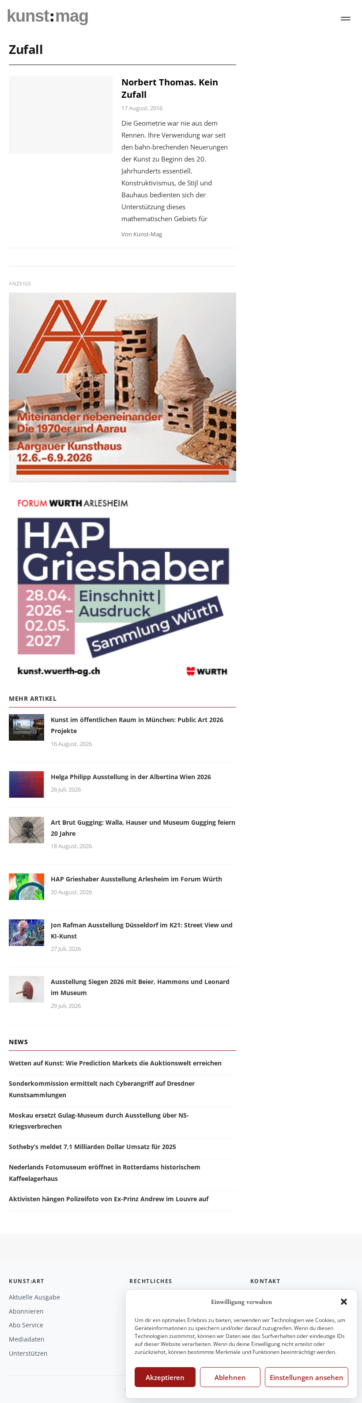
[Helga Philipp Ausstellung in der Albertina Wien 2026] (26, 792)
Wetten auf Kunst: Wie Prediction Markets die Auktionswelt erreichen (115, 1063)
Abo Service (26, 1325)
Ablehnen (230, 1377)
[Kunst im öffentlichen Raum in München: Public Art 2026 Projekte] (26, 735)
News (18, 1042)
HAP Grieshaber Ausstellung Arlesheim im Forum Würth (136, 879)
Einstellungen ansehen (306, 1377)
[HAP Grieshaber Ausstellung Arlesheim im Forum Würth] (26, 895)
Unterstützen (28, 1353)
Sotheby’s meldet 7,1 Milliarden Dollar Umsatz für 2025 (92, 1146)
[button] (343, 1301)
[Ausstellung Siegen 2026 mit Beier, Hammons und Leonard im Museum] (26, 997)
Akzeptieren (165, 1377)
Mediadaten (27, 1339)
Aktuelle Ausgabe (34, 1297)
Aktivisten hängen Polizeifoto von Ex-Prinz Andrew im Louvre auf (108, 1199)
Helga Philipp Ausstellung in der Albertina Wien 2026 (131, 777)
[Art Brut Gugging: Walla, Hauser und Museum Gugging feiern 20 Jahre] (26, 838)
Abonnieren (26, 1311)
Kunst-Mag (147, 234)
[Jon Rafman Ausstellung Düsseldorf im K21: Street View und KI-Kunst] (26, 940)
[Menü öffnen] (345, 18)
